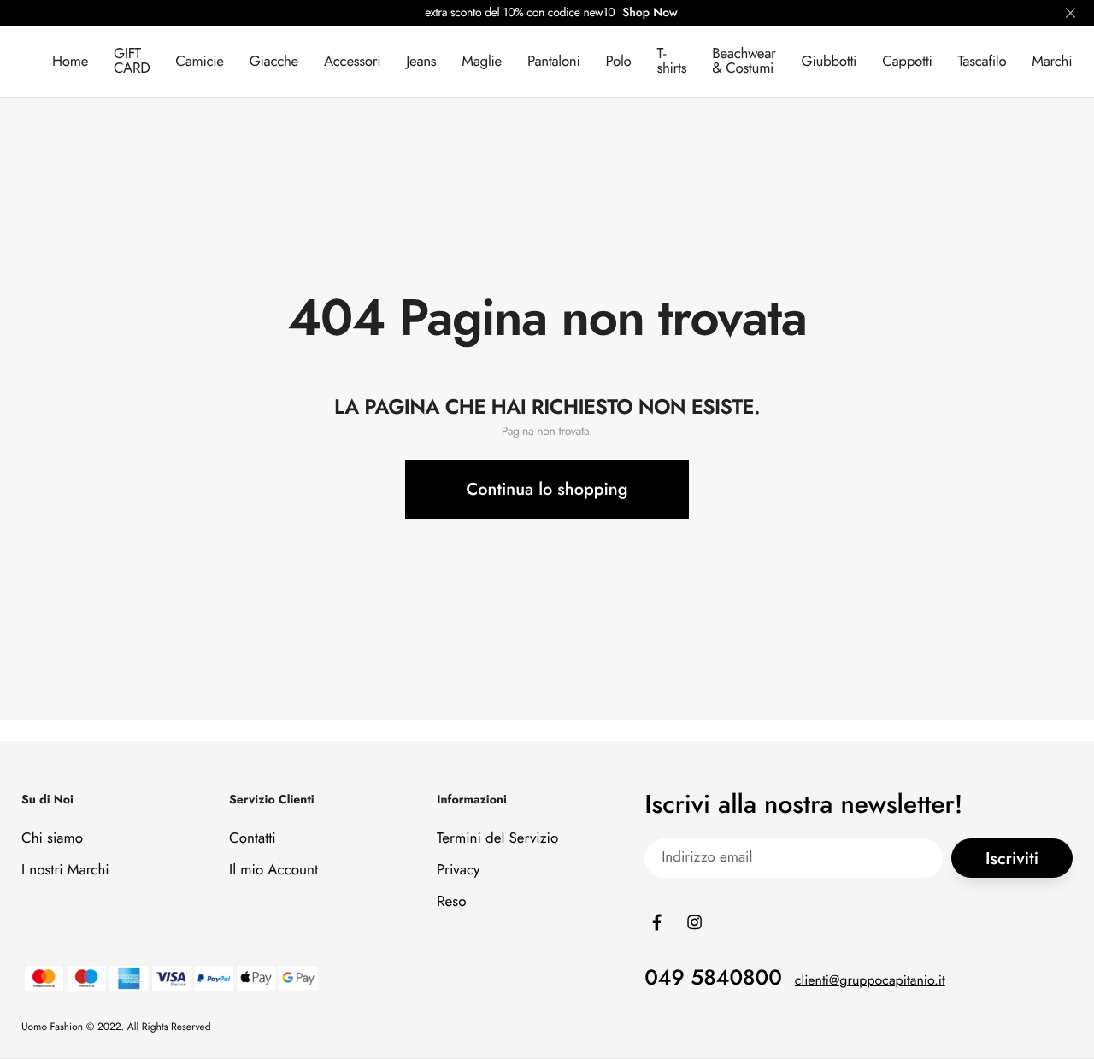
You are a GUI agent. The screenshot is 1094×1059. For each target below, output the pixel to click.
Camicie (199, 61)
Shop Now (650, 12)
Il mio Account (273, 870)
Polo (619, 61)
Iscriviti (1011, 858)
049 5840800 (713, 977)
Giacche (274, 61)
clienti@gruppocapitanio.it (870, 981)
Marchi (1052, 61)
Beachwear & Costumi (743, 61)
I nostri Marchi (65, 870)
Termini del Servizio (497, 838)
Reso (451, 901)
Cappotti (907, 61)
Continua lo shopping (547, 489)
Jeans (421, 61)
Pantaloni (553, 61)
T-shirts (671, 61)
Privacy (458, 870)
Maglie (482, 61)
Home (70, 61)
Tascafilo (981, 61)
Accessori (352, 61)
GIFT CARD (132, 61)
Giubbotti (829, 61)
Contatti (252, 838)
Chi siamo (52, 838)
